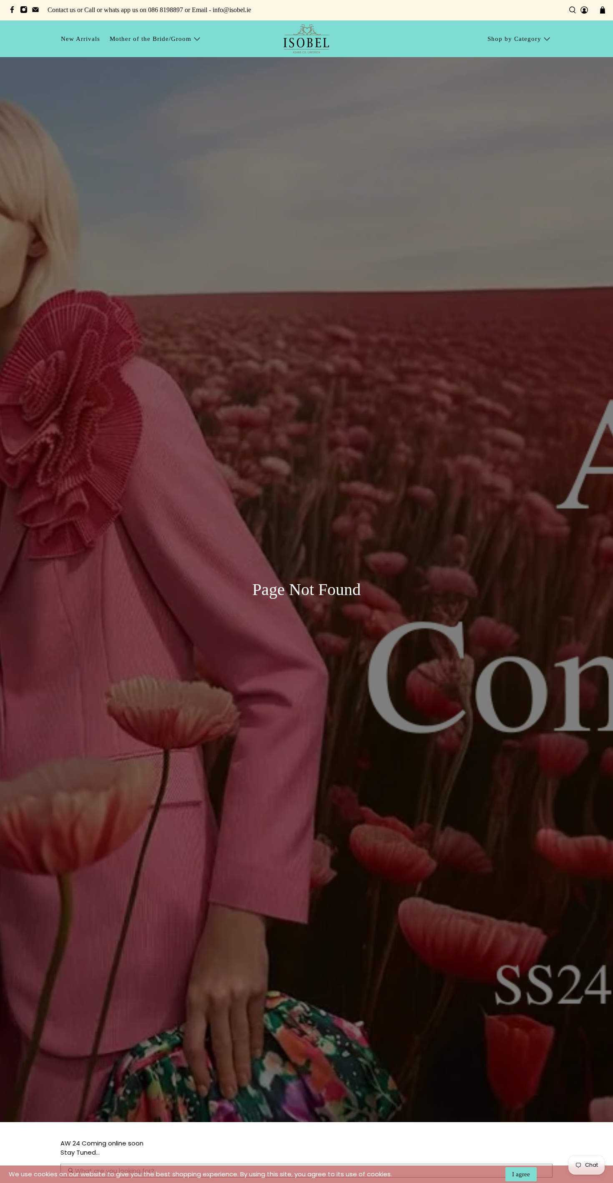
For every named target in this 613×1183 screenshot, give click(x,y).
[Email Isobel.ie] (37, 11)
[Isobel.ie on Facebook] (14, 11)
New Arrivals (80, 38)
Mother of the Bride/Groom (150, 38)
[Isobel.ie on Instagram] (26, 11)
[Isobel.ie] (306, 38)
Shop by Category (514, 38)
